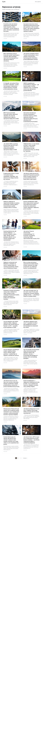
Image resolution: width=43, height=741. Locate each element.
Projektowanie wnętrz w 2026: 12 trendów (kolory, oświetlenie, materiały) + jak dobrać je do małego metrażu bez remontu (11, 176)
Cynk (3, 1)
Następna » (25, 458)
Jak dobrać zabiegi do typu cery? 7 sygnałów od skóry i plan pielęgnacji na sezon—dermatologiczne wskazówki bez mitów (30, 324)
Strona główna (38, 1)
